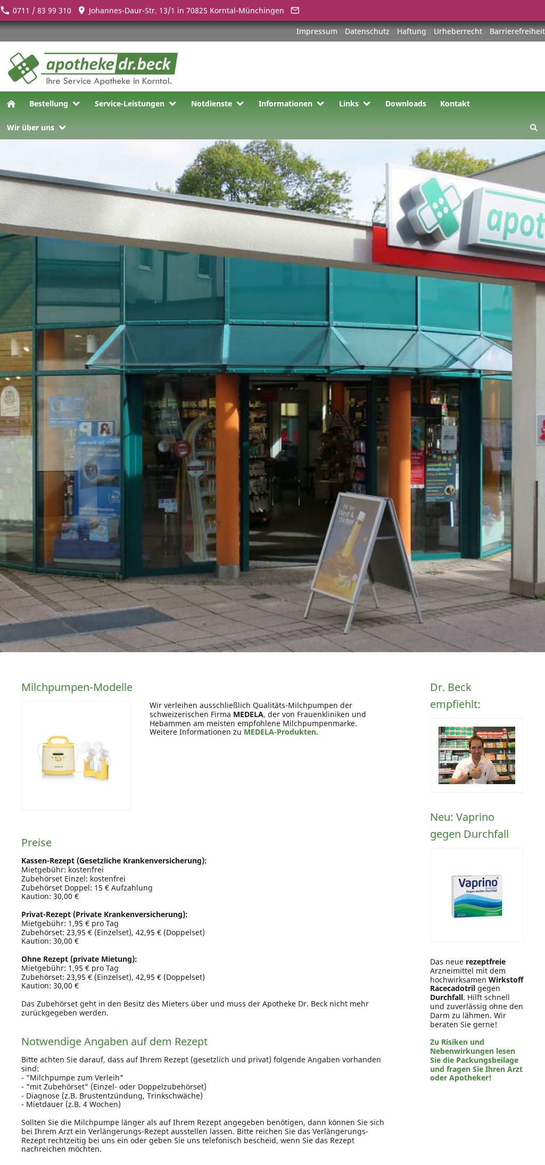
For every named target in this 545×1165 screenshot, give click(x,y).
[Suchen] (534, 127)
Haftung (411, 31)
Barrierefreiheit (517, 31)
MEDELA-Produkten (280, 732)
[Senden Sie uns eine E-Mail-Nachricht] (295, 10)
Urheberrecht (458, 31)
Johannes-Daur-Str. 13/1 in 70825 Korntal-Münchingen (185, 10)
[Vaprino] (477, 894)
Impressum (316, 31)
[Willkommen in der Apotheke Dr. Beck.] (11, 103)
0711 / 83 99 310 (41, 10)
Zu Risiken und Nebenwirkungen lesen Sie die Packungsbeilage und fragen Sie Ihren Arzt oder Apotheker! (476, 1060)
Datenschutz (367, 31)
